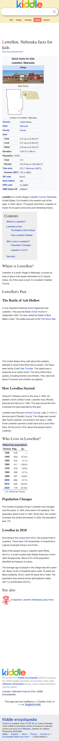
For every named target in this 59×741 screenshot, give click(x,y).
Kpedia (37, 20)
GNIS (5, 189)
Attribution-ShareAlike (12, 683)
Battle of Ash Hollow (35, 311)
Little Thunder (26, 368)
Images (19, 20)
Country (6, 121)
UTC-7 (22, 168)
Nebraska (24, 125)
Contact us (45, 734)
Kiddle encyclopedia (28, 677)
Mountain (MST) (34, 168)
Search (54, 12)
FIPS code (7, 185)
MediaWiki (17, 731)
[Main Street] (23, 76)
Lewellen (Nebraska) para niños (38, 599)
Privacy (33, 734)
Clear (48, 11)
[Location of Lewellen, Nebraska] (23, 101)
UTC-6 (22, 172)
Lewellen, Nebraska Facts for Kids (18, 691)
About (24, 734)
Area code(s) (9, 180)
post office (49, 423)
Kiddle (5, 734)
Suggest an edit (32, 704)
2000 (7, 479)
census (22, 537)
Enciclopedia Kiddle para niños (15, 736)
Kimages (28, 20)
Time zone (7, 168)
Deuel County (33, 412)
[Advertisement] (29, 30)
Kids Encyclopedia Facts (12, 51)
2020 (17, 155)
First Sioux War (48, 318)
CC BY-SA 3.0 (31, 723)
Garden (23, 130)
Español (46, 20)
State (5, 125)
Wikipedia (26, 728)
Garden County (38, 196)
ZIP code (7, 176)
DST (16, 172)
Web (11, 20)
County (6, 130)
